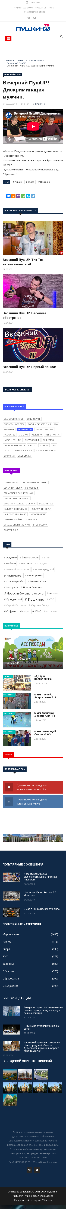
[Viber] (18, 196)
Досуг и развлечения (39, 424)
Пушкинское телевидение (32, 787)
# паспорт (52, 593)
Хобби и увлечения (46, 450)
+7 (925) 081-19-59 (44, 7)
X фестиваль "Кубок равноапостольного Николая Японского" (40, 877)
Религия (44, 445)
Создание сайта (23, 1200)
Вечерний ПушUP (12, 74)
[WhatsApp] (23, 196)
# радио (30, 181)
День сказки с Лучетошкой (18, 493)
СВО (54, 445)
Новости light (38, 514)
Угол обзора (40, 524)
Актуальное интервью (35, 482)
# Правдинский (13, 599)
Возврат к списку (17, 389)
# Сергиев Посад (39, 605)
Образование (32, 440)
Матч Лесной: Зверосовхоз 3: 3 (45, 696)
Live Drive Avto (12, 482)
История (23, 434)
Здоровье (9, 429)
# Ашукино (10, 557)
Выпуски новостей (14, 424)
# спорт (24, 611)
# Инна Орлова (33, 575)
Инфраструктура (45, 429)
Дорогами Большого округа (19, 503)
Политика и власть (14, 445)
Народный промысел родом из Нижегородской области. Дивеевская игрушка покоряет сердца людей (42, 1046)
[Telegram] (33, 196)
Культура (37, 434)
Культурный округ (41, 509)
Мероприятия (52, 434)
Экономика (24, 455)
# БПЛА (46, 557)
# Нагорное (11, 587)
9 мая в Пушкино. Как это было (42, 909)
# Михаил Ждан (37, 581)
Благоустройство (14, 419)
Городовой (31, 487)
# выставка (25, 563)
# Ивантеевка (12, 575)
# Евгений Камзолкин (17, 569)
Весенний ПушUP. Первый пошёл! (29, 367)
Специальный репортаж (17, 524)
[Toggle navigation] (8, 38)
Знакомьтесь (46, 503)
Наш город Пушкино (15, 514)
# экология (50, 611)
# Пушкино (44, 181)
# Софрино (10, 611)
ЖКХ (56, 424)
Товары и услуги (23, 450)
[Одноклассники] (13, 196)
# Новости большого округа (23, 593)
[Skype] (28, 196)
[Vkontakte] (29, 17)
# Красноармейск (14, 581)
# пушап (17, 181)
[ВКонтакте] (8, 196)
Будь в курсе (33, 419)
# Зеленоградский (43, 569)
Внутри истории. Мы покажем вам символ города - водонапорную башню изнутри (43, 1010)
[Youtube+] (34, 17)
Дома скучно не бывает (16, 498)
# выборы (10, 563)
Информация (25, 429)
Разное (32, 445)
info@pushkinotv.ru (34, 11)
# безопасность (29, 557)
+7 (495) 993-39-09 (23, 7)
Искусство (9, 434)
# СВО (51, 599)
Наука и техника (12, 440)
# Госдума (41, 563)
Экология (9, 455)
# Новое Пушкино (31, 587)
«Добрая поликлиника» (43, 677)
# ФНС (36, 611)
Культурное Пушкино (15, 509)
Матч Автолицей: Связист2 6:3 (45, 733)
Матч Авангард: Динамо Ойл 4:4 (44, 714)
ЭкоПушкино (11, 530)
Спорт (7, 450)
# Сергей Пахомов (15, 605)
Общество (48, 440)
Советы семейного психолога (20, 519)
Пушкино (40, 103)
